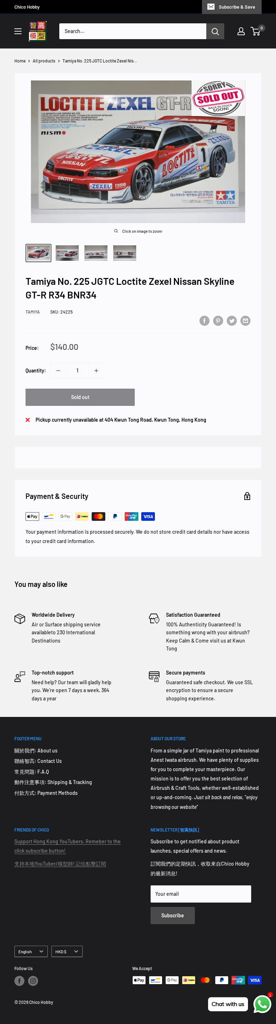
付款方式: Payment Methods (46, 793)
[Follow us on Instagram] (33, 981)
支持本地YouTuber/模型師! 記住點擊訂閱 (60, 864)
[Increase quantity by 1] (96, 370)
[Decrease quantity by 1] (58, 370)
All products (44, 60)
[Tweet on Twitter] (232, 320)
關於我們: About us (36, 750)
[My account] (241, 31)
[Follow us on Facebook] (19, 981)
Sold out (80, 397)
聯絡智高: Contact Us (38, 761)
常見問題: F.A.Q (31, 772)
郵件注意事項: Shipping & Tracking (53, 782)
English (25, 951)
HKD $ (60, 951)
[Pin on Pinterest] (218, 320)
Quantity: (36, 370)
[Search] (215, 31)
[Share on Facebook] (204, 320)
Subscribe (172, 915)
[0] (255, 31)
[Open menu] (18, 31)
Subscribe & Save (237, 7)
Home (20, 60)
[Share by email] (245, 320)
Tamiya (33, 311)
